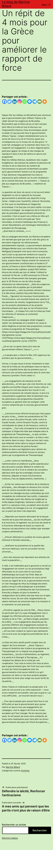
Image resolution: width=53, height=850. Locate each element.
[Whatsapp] (24, 101)
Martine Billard (13, 767)
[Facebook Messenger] (29, 101)
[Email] (39, 101)
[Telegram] (34, 101)
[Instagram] (19, 101)
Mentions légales (10, 838)
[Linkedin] (14, 101)
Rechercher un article (14, 824)
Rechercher (40, 830)
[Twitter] (9, 101)
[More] (44, 101)
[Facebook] (4, 101)
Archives (25, 770)
